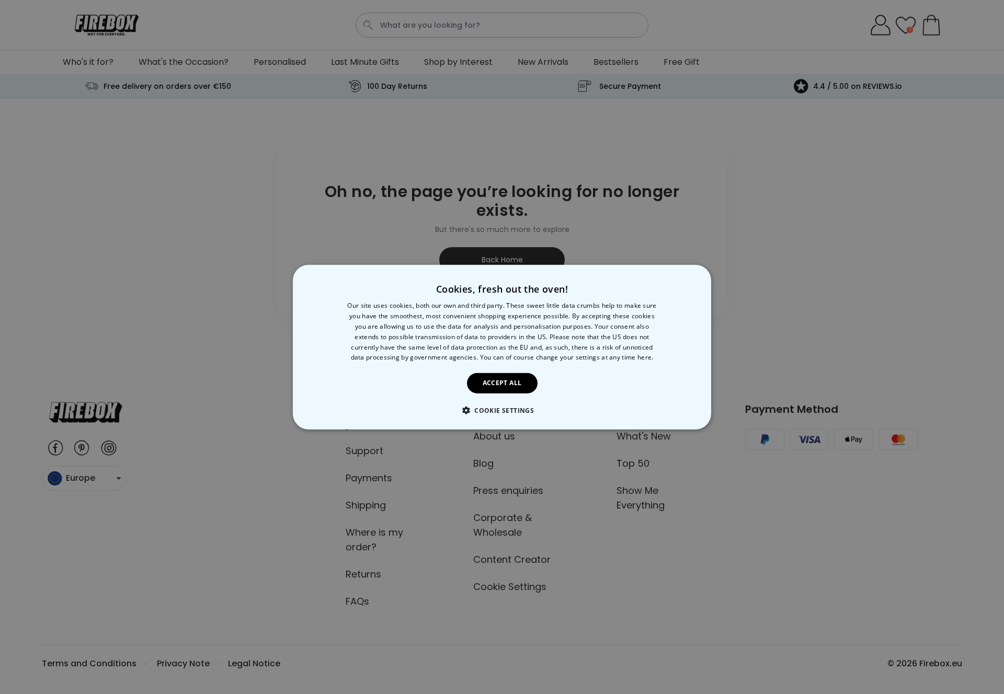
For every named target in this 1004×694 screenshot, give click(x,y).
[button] (502, 409)
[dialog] (502, 347)
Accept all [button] (502, 382)
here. (645, 357)
